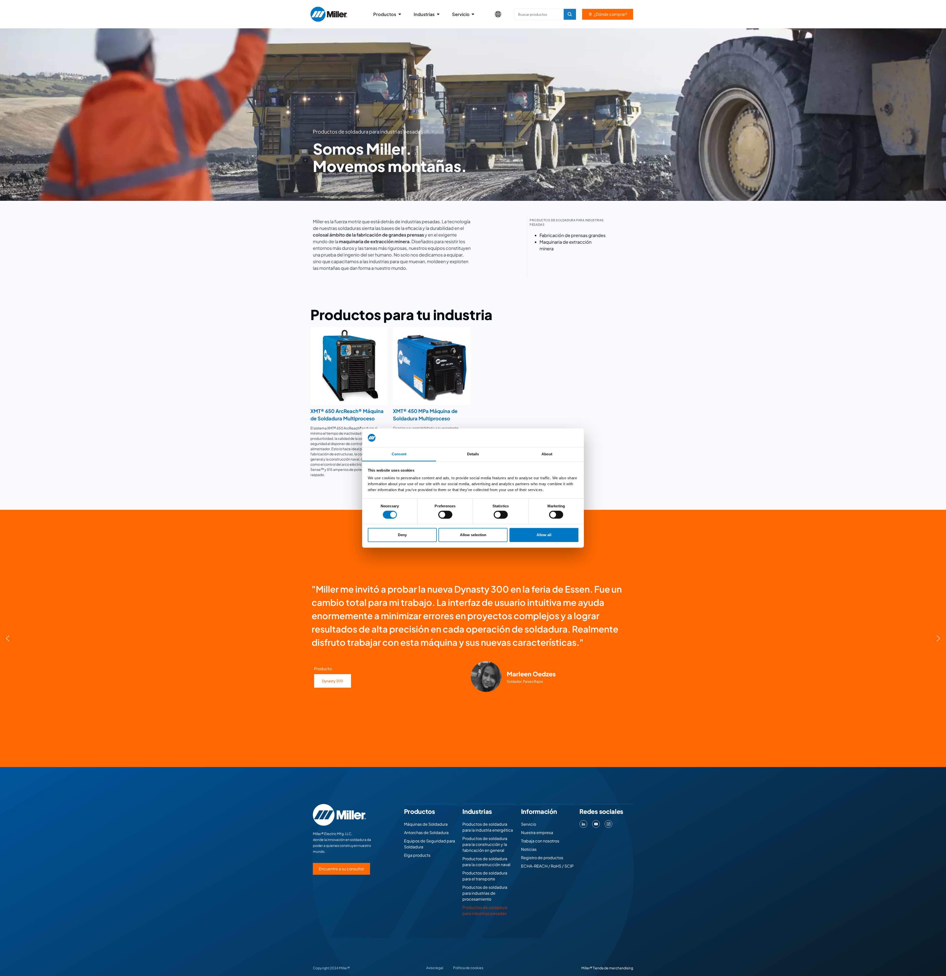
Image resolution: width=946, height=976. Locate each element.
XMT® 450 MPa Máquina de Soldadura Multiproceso (425, 414)
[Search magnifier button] (570, 14)
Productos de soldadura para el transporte (484, 875)
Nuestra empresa (537, 832)
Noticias (529, 849)
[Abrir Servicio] (473, 14)
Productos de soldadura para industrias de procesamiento (484, 893)
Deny (402, 535)
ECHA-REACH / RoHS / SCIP (547, 866)
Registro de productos (542, 857)
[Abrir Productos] (399, 14)
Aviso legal (434, 967)
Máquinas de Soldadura (426, 824)
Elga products (417, 855)
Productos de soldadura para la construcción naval (486, 861)
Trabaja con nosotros (540, 840)
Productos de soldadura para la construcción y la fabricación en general (484, 844)
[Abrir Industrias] (438, 14)
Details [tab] (473, 454)
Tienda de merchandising (613, 968)
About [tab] (546, 454)
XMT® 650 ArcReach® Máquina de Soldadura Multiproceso (347, 414)
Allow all (544, 535)
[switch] (445, 514)
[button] (8, 638)
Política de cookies (468, 967)
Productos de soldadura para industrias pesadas (484, 910)
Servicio (528, 824)
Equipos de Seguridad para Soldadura (429, 843)
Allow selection (473, 535)
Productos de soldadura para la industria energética (487, 827)
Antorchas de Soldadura (426, 832)
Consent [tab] (399, 454)
